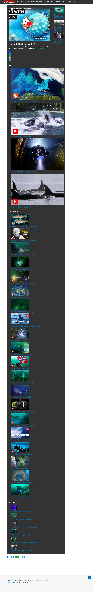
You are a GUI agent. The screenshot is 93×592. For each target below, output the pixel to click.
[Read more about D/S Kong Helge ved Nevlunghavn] (37, 276)
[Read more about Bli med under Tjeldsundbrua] (37, 447)
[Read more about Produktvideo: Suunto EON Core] (37, 404)
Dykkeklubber (48, 2)
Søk (74, 2)
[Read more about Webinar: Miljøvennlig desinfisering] (37, 432)
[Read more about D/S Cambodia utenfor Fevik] (37, 489)
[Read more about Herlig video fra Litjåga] (37, 333)
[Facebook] (29, 52)
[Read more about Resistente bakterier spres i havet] (37, 507)
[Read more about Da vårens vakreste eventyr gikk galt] (37, 84)
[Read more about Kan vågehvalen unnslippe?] (37, 189)
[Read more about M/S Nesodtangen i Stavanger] (37, 515)
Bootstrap (10, 580)
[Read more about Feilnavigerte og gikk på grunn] (37, 475)
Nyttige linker (59, 2)
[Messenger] (29, 54)
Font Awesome (11, 582)
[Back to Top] (89, 577)
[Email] (29, 58)
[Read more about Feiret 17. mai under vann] (37, 361)
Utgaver (26, 2)
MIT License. (45, 580)
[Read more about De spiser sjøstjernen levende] (59, 35)
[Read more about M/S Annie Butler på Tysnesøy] (37, 304)
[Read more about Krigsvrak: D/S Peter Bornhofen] (59, 22)
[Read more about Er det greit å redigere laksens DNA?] (37, 219)
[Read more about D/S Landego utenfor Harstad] (37, 375)
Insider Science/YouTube (42, 48)
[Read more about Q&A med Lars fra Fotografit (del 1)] (37, 233)
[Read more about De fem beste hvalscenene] (37, 119)
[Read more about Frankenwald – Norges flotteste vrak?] (37, 539)
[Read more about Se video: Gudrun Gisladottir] (37, 461)
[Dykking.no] (9, 1)
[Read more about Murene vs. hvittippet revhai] (37, 531)
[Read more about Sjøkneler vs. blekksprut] (37, 290)
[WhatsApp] (29, 56)
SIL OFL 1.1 (27, 582)
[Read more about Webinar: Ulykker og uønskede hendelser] (37, 318)
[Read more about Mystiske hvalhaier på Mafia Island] (59, 10)
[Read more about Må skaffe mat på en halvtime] (37, 547)
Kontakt (68, 2)
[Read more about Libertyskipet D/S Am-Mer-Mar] (37, 247)
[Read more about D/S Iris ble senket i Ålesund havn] (37, 154)
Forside (19, 2)
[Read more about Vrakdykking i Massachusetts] (37, 347)
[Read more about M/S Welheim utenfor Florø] (37, 262)
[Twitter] (29, 60)
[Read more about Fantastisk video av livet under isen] (37, 523)
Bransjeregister (36, 2)
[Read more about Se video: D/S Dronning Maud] (37, 390)
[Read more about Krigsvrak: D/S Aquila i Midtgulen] (37, 418)
